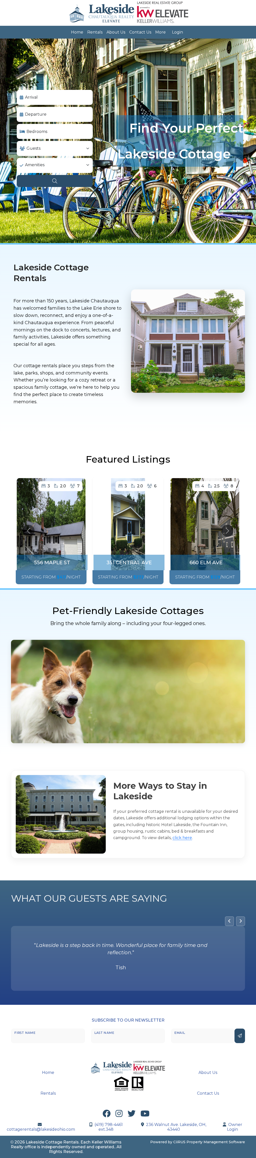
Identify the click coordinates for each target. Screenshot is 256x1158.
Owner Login (234, 1126)
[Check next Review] (240, 921)
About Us (115, 32)
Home (77, 32)
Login (177, 32)
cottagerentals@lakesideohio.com (41, 1128)
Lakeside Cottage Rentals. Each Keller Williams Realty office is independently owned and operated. (66, 1143)
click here (182, 837)
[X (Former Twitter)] (132, 1114)
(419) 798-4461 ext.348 (108, 1126)
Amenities (34, 164)
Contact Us (140, 32)
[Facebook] (106, 1114)
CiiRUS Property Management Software (209, 1141)
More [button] (160, 32)
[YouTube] (145, 1114)
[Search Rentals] (54, 181)
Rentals (94, 32)
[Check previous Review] (229, 921)
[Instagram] (119, 1114)
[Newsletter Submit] (239, 1035)
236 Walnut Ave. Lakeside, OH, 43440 (176, 1126)
